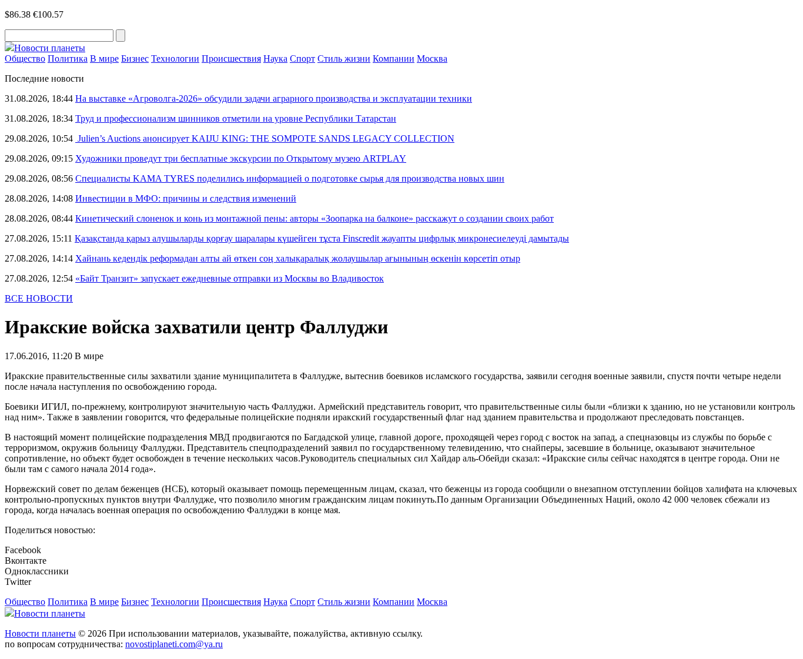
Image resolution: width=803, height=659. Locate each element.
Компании (393, 58)
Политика (68, 58)
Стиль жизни (343, 58)
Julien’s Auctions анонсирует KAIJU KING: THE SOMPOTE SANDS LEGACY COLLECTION (264, 138)
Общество (25, 58)
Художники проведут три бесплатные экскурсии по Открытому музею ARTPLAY (240, 158)
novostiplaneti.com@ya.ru (174, 644)
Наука (275, 58)
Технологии (175, 58)
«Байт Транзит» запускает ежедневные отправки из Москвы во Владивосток (229, 278)
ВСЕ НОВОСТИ (39, 298)
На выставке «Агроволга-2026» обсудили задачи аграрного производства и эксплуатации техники (273, 98)
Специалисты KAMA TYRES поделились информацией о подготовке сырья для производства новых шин (289, 178)
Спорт (302, 58)
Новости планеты (40, 633)
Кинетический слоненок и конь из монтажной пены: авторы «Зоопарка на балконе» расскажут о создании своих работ (314, 218)
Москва (432, 58)
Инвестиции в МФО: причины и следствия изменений (185, 198)
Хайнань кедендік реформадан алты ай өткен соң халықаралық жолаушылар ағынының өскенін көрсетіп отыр (297, 258)
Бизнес (135, 58)
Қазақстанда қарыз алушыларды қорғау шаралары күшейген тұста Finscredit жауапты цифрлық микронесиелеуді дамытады (322, 238)
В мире (104, 58)
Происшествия (231, 58)
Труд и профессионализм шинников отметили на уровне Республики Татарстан (235, 118)
